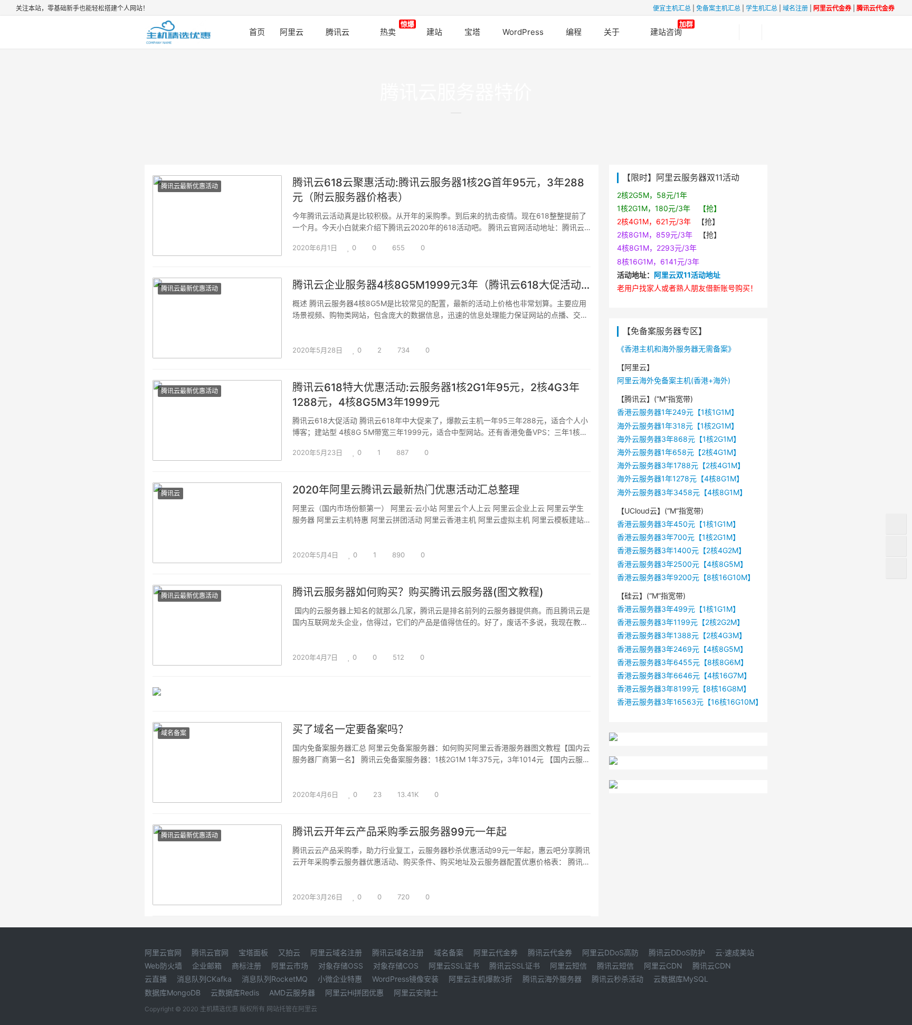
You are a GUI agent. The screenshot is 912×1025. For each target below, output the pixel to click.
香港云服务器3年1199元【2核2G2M (677, 622)
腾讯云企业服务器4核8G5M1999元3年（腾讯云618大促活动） (441, 285)
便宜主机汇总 (672, 8)
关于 (612, 32)
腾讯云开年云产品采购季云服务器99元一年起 (399, 831)
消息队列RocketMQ (275, 978)
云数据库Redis (235, 992)
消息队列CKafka (204, 978)
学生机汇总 (761, 8)
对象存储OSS (340, 965)
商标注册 (246, 965)
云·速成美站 (734, 952)
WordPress (523, 32)
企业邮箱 (207, 965)
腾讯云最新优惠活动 (189, 186)
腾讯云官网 (210, 952)
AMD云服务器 (292, 992)
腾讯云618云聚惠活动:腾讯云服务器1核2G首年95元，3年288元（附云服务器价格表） (438, 190)
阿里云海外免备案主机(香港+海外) (673, 380)
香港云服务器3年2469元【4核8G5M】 (682, 648)
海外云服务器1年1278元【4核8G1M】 (680, 478)
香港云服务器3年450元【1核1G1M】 (678, 523)
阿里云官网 (163, 952)
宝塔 (472, 32)
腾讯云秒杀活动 (617, 978)
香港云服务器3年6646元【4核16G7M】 (684, 675)
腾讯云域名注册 (398, 952)
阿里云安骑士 (416, 992)
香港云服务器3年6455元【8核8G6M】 (682, 662)
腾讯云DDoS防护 (677, 952)
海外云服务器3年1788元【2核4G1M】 (681, 465)
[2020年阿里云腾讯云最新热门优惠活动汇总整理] (217, 489)
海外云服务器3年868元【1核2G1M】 (678, 438)
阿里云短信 (568, 965)
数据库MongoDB (173, 992)
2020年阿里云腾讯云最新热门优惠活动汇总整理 (405, 489)
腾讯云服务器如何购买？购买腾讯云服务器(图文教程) (418, 592)
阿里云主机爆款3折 (480, 978)
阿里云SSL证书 (454, 965)
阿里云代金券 (495, 952)
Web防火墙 (163, 965)
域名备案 (173, 733)
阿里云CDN (663, 965)
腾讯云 (337, 32)
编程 (574, 32)
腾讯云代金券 (550, 952)
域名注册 (795, 8)
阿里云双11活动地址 (687, 274)
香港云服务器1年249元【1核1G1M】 (677, 411)
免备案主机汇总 (718, 8)
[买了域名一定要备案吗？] (217, 728)
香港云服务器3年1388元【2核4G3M (678, 635)
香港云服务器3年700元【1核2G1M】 (678, 537)
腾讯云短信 (615, 965)
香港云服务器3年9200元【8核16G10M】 (686, 577)
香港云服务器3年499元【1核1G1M (675, 608)
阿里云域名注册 (336, 952)
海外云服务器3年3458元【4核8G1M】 (682, 492)
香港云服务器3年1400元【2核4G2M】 (681, 550)
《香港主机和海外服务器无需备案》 (676, 348)
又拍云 (289, 952)
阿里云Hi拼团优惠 (354, 992)
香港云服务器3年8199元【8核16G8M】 (683, 688)
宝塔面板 (253, 952)
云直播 (156, 978)
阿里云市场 (289, 965)
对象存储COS (396, 965)
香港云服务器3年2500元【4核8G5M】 (682, 563)
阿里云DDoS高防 (610, 952)
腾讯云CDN (711, 965)
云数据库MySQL (680, 978)
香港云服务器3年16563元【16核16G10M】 (690, 701)
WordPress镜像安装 (405, 978)
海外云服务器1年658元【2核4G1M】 (678, 452)
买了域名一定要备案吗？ (350, 729)
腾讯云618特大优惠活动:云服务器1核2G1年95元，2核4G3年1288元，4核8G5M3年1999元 (436, 395)
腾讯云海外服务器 (552, 978)
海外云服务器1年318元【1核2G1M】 (677, 425)
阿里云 (291, 32)
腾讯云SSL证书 (514, 965)
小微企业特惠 (340, 978)
